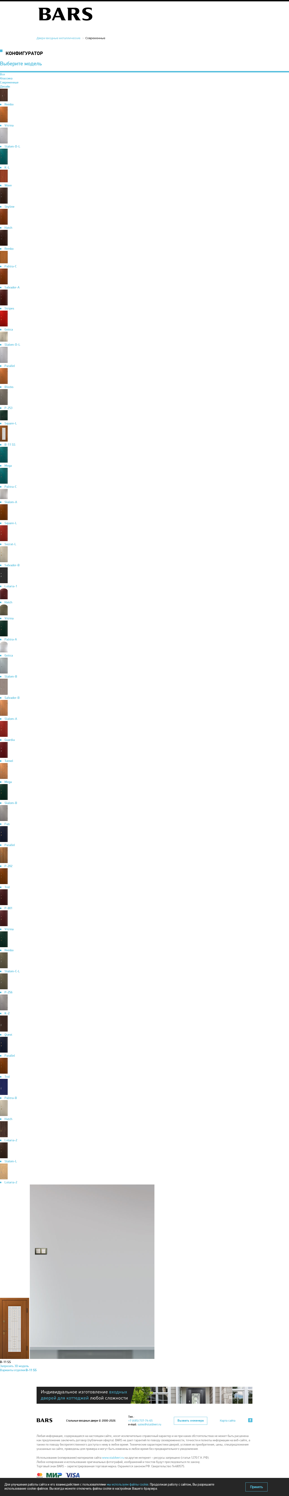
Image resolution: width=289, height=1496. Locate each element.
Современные (9, 82)
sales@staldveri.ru (149, 1424)
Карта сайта (227, 1420)
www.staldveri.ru (113, 1458)
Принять (256, 1487)
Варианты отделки (18, 1370)
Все (2, 74)
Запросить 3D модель (14, 1366)
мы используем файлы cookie (127, 1484)
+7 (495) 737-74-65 (140, 1420)
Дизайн (5, 86)
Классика (6, 78)
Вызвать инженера (190, 1421)
